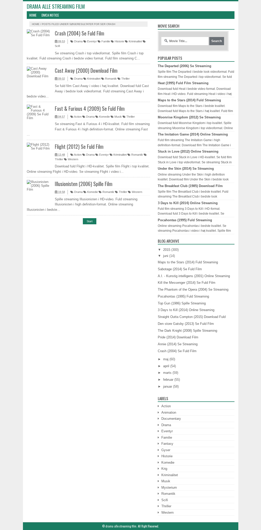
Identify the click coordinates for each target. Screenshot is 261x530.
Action (77, 116)
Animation (168, 412)
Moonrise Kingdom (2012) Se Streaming (189, 117)
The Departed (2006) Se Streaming (184, 66)
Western (72, 159)
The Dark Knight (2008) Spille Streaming (187, 330)
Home (32, 15)
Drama (78, 41)
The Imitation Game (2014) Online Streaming (193, 134)
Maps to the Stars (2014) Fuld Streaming (189, 100)
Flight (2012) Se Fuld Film (79, 146)
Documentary (171, 419)
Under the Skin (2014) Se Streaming (186, 168)
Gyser (165, 450)
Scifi (164, 500)
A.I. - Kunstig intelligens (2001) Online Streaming (194, 276)
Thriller (125, 78)
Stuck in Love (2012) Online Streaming (188, 151)
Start (90, 221)
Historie (119, 41)
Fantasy (167, 444)
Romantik (110, 78)
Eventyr (91, 41)
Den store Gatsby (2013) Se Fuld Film (186, 324)
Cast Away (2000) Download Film (86, 70)
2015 (166, 250)
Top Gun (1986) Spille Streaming (182, 303)
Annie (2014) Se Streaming (178, 344)
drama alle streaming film (56, 6)
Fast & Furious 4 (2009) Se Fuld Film (90, 108)
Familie (105, 41)
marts (167, 373)
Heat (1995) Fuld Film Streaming (183, 83)
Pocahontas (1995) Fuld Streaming (185, 220)
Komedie (104, 116)
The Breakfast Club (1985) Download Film (190, 186)
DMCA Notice (50, 15)
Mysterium (169, 487)
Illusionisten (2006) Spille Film (83, 184)
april (166, 366)
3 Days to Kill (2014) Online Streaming (188, 203)
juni (165, 256)
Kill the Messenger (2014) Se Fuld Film (186, 283)
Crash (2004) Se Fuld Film (79, 33)
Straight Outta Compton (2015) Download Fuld (192, 317)
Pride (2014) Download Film (178, 337)
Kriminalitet (135, 41)
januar (167, 386)
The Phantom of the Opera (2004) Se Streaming (193, 289)
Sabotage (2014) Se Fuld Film (180, 269)
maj (165, 359)
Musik (118, 116)
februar (168, 379)
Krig (164, 469)
